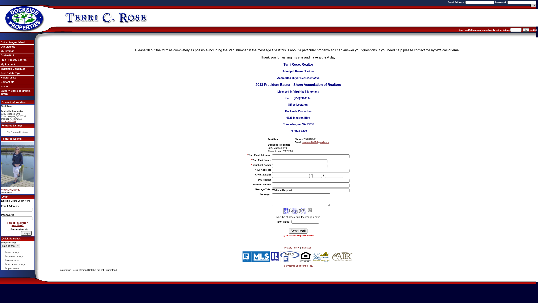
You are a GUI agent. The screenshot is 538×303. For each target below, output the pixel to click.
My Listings (7, 51)
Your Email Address (259, 155)
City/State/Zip (263, 174)
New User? (18, 225)
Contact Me (7, 82)
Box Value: (283, 221)
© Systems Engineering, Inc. (298, 265)
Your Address (263, 170)
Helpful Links (8, 77)
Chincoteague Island (13, 42)
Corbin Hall (7, 55)
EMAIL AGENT (8, 121)
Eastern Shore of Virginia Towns (15, 92)
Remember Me (19, 229)
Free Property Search (13, 59)
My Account (8, 64)
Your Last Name (262, 165)
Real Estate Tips (10, 73)
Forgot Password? (17, 223)
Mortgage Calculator (13, 68)
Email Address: (456, 2)
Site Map (306, 247)
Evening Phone (262, 184)
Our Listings (8, 46)
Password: (501, 2)
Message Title (263, 189)
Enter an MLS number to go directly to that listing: (484, 30)
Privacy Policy (291, 247)
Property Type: (9, 242)
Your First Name (261, 160)
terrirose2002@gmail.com (315, 142)
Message (265, 194)
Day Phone (264, 179)
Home (4, 86)
